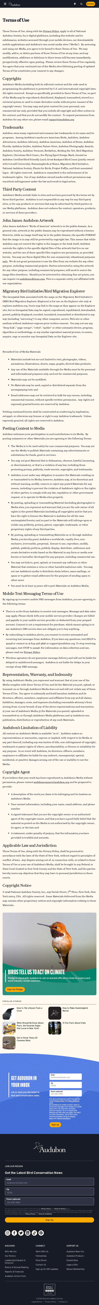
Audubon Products (75, 1256)
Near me (75, 4)
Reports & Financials (14, 1271)
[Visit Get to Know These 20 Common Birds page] (24, 1042)
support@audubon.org (61, 119)
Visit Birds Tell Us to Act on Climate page (49, 954)
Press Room (41, 1260)
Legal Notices (37, 1302)
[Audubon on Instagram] (7, 1233)
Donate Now (72, 1260)
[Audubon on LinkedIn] (27, 1233)
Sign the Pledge (15, 989)
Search (81, 3)
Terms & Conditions (63, 1118)
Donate (90, 4)
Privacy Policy (32, 652)
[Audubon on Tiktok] (34, 1233)
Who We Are (10, 1251)
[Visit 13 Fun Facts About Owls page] (70, 1028)
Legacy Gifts (72, 1264)
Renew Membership (75, 1269)
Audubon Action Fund (15, 1276)
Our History (10, 1256)
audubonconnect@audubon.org (51, 782)
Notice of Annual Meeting (16, 1267)
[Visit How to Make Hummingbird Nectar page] (70, 1013)
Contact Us (41, 1264)
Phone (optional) (57, 1091)
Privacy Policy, (51, 31)
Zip (52, 1083)
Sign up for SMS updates (47, 1269)
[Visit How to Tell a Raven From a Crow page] (24, 1013)
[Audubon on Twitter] (21, 1233)
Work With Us (42, 1251)
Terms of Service (73, 1101)
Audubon (14, 4)
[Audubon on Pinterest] (41, 1233)
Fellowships (41, 1256)
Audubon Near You (75, 1251)
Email (53, 1075)
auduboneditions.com (32, 279)
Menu (5, 3)
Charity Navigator (49, 1288)
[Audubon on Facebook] (14, 1233)
